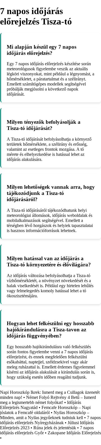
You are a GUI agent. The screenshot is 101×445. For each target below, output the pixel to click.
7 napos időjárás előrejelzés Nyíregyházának (50, 420)
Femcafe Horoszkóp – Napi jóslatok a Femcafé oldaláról (45, 410)
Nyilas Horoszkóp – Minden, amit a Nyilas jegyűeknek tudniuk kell (44, 415)
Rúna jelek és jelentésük (54, 427)
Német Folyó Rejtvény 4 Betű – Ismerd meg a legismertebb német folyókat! (48, 400)
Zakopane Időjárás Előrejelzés (74, 432)
